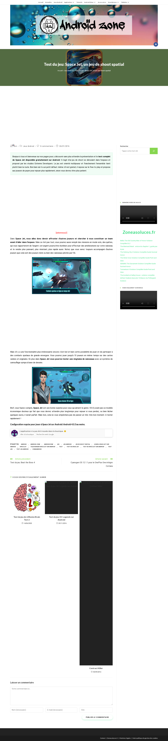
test (61, 446)
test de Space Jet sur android (93, 446)
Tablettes (124, 2)
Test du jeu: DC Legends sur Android (61, 518)
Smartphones (112, 2)
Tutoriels (79, 2)
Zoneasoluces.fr (112, 738)
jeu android (67, 444)
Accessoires (102, 2)
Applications (68, 2)
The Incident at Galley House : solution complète (137, 275)
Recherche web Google (45, 434)
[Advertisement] (84, 112)
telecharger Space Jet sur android (43, 446)
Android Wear (89, 2)
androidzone (48, 444)
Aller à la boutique (27, 434)
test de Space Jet (73, 446)
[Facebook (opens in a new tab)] (156, 44)
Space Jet (23, 446)
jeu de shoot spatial (83, 444)
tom (15, 146)
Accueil (40, 2)
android (24, 444)
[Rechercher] (154, 151)
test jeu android (22, 449)
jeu (58, 444)
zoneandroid (37, 449)
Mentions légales (125, 738)
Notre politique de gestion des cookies (145, 738)
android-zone (35, 444)
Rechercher (124, 146)
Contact (102, 738)
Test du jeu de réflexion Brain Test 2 (27, 518)
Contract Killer (96, 668)
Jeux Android (58, 2)
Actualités (48, 2)
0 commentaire (46, 146)
